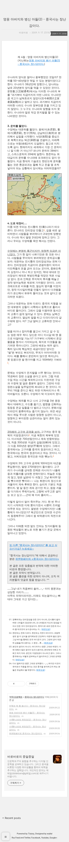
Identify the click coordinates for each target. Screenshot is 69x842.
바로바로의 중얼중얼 (20, 756)
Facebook (35, 837)
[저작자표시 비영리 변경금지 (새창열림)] (43, 683)
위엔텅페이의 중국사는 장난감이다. (25, 733)
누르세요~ (27, 548)
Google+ (53, 837)
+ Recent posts (11, 818)
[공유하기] (17, 683)
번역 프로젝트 (15, 697)
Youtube (45, 837)
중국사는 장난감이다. (34, 697)
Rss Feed (16, 837)
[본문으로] (45, 629)
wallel (49, 833)
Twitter (27, 837)
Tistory (31, 833)
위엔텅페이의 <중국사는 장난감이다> (37, 559)
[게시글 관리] (21, 683)
